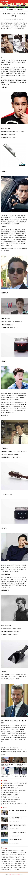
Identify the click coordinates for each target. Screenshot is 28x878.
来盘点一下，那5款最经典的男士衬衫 (17, 810)
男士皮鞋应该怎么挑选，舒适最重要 (10, 869)
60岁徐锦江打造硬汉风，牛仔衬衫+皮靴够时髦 (13, 857)
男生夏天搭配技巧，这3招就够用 (9, 794)
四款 (14, 747)
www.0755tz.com (18, 874)
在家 (15, 747)
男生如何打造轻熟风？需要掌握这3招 (17, 825)
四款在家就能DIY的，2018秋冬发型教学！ (15, 9)
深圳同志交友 (4, 1)
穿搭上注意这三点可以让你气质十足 (10, 792)
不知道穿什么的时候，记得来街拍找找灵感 (12, 785)
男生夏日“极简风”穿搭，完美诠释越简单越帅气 (13, 850)
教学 (17, 747)
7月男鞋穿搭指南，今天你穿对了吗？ (17, 832)
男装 (4, 9)
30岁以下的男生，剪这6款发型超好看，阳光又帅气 (14, 853)
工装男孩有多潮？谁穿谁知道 (9, 801)
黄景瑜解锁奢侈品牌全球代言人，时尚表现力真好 (13, 855)
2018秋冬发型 (8, 747)
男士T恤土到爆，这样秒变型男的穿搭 (10, 799)
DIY (12, 747)
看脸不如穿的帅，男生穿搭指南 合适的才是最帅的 (16, 751)
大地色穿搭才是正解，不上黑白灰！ (10, 797)
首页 (1, 9)
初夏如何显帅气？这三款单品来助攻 (10, 788)
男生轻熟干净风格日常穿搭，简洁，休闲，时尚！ (15, 749)
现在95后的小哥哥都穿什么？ (16, 818)
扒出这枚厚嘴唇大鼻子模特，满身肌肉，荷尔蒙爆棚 (14, 859)
